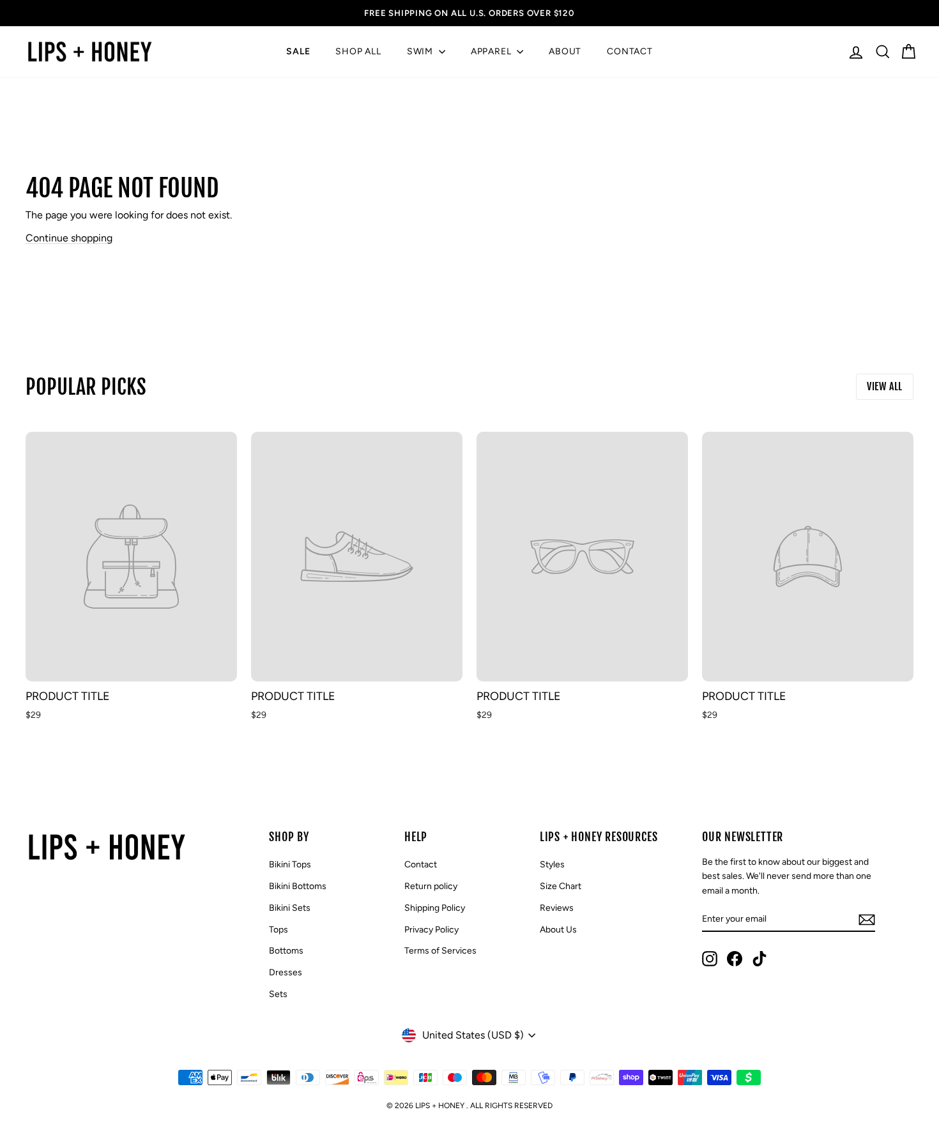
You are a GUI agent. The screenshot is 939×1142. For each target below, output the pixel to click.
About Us (558, 929)
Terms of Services (440, 950)
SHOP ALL (358, 51)
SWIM (421, 51)
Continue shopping (69, 238)
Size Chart (560, 886)
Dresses (285, 972)
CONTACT (630, 51)
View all (885, 386)
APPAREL (492, 51)
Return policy (430, 886)
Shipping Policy (434, 907)
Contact (420, 864)
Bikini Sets (289, 907)
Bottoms (286, 950)
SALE (298, 51)
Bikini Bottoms (297, 886)
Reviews (557, 907)
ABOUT (565, 51)
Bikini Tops (290, 864)
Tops (278, 929)
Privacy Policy (431, 929)
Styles (552, 864)
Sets (278, 994)
